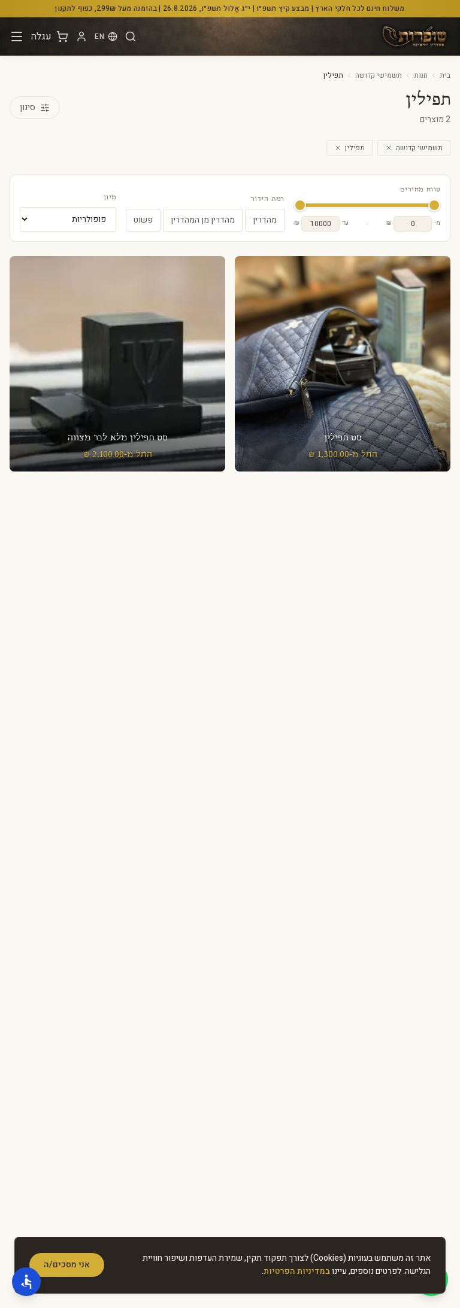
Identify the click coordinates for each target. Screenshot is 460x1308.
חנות (421, 75)
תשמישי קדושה (378, 75)
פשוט (143, 220)
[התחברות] (81, 36)
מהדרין (265, 220)
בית (445, 75)
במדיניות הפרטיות (297, 1271)
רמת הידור (268, 199)
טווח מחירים (420, 189)
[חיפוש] (131, 36)
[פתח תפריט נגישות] (26, 1281)
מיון (110, 197)
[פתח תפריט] (17, 36)
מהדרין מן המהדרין (203, 220)
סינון (27, 107)
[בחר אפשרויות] (342, 364)
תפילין (355, 147)
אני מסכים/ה (67, 1264)
